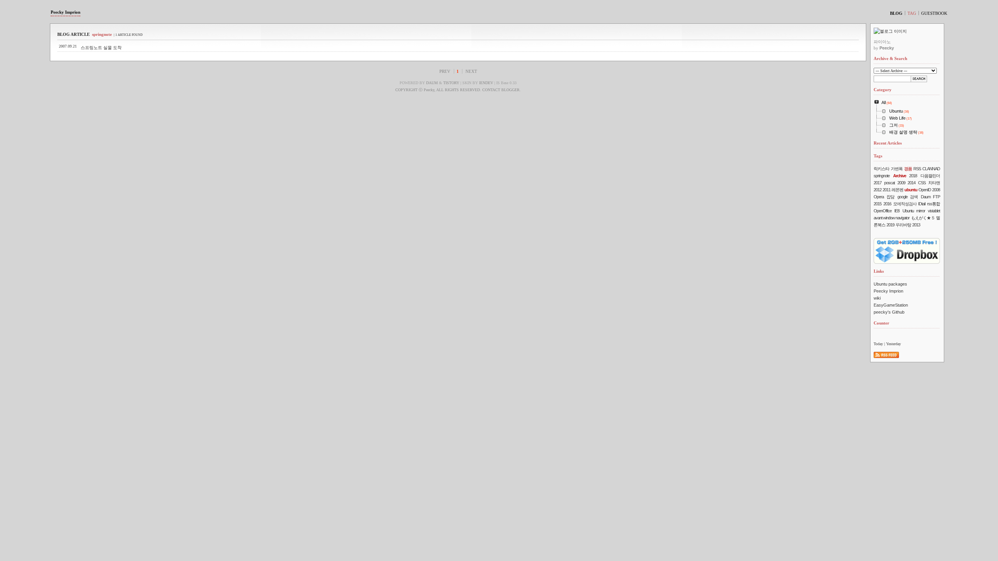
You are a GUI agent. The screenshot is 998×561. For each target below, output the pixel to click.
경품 (908, 168)
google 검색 (907, 196)
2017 (877, 182)
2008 (936, 189)
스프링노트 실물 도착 (101, 47)
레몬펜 (897, 189)
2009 (901, 182)
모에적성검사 (905, 203)
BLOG (896, 13)
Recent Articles (888, 143)
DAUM (432, 83)
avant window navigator (892, 217)
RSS (917, 168)
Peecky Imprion (65, 12)
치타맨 (934, 182)
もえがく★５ (923, 217)
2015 (877, 203)
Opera (879, 196)
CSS (921, 182)
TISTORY (451, 83)
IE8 (896, 210)
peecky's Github (889, 312)
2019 (890, 224)
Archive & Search (890, 58)
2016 (887, 203)
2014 (911, 182)
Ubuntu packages (890, 284)
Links (879, 271)
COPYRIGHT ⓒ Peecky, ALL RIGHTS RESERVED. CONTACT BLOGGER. (458, 90)
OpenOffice (883, 210)
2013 (916, 224)
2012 (877, 189)
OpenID (924, 189)
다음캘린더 (930, 175)
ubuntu (910, 189)
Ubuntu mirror (913, 210)
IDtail (921, 203)
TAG (912, 13)
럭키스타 (881, 168)
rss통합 (933, 203)
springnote (882, 175)
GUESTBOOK (934, 13)
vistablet (934, 210)
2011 (886, 189)
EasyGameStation (891, 305)
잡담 (890, 196)
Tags (878, 155)
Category (883, 89)
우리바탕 (903, 224)
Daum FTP (930, 196)
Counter (881, 323)
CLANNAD (931, 168)
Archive (899, 175)
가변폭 (896, 168)
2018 (913, 175)
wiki (877, 298)
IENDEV (486, 83)
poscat (889, 182)
